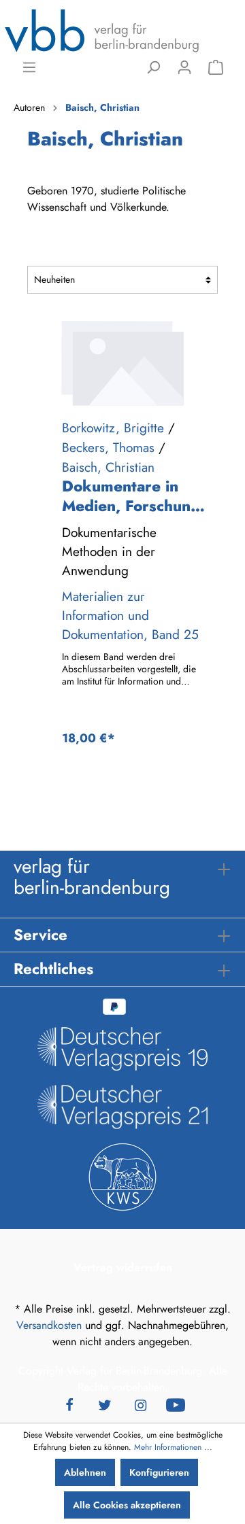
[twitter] (104, 1404)
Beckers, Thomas (108, 447)
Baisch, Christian (108, 467)
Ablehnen (85, 1472)
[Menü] (29, 67)
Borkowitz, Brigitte (113, 427)
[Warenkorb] (215, 67)
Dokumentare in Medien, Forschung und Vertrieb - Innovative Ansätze (131, 496)
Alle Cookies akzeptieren (127, 1505)
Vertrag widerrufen (123, 1267)
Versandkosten (49, 1325)
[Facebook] (69, 1404)
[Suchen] (153, 67)
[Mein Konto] (184, 67)
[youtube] (175, 1404)
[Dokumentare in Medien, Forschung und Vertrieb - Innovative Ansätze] (122, 363)
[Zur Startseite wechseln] (102, 29)
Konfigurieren (159, 1472)
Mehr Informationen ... (173, 1447)
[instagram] (140, 1404)
